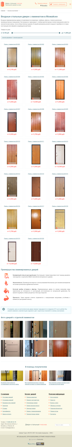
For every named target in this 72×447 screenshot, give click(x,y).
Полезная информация (56, 394)
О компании (5, 394)
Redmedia (40, 439)
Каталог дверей (30, 394)
